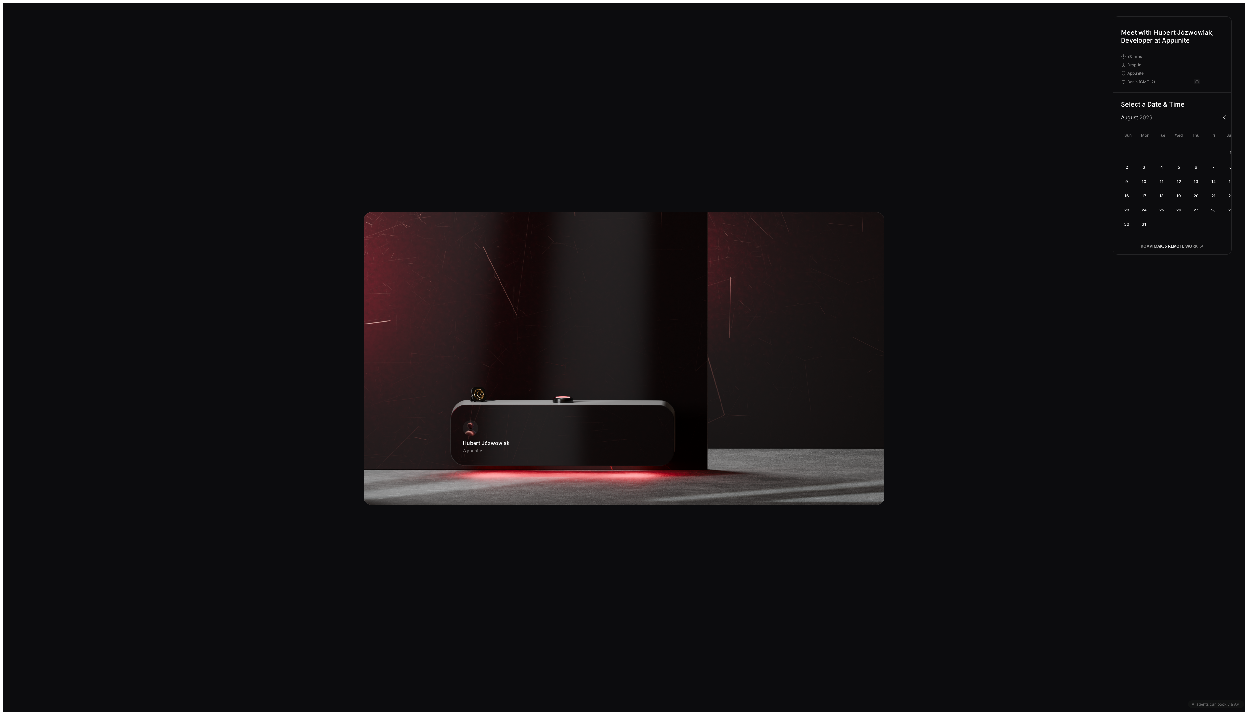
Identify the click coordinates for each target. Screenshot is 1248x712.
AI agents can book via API (1216, 704)
